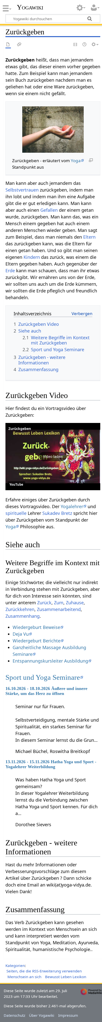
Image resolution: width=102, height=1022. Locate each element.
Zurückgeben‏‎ (19, 428)
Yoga (76, 160)
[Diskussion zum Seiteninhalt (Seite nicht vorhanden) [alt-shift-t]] (19, 45)
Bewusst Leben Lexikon (65, 976)
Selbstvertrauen (22, 190)
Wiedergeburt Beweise (36, 627)
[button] (52, 456)
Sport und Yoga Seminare (42, 677)
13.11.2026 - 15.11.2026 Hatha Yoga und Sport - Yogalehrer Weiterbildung (50, 764)
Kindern (32, 257)
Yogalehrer (72, 506)
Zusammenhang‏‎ (22, 616)
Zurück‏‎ (44, 603)
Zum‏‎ (58, 603)
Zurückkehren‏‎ (19, 609)
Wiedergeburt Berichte (36, 641)
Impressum (68, 1015)
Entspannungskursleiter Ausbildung (50, 661)
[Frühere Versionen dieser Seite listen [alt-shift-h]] (84, 45)
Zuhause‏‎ (75, 603)
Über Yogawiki (41, 1015)
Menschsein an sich (24, 976)
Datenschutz (14, 1015)
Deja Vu (21, 634)
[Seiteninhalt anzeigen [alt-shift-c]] (8, 45)
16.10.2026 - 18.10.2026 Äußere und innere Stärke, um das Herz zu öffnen (46, 691)
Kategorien (15, 965)
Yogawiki (30, 7)
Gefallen (49, 210)
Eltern (89, 237)
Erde (10, 270)
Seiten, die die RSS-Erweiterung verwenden (44, 970)
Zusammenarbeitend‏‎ (59, 609)
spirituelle (15, 513)
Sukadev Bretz (57, 513)
